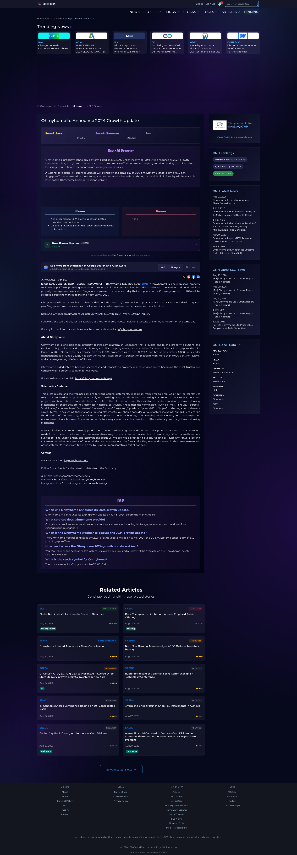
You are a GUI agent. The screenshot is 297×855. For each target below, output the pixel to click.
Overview (45, 106)
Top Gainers (176, 796)
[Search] (256, 4)
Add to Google (232, 805)
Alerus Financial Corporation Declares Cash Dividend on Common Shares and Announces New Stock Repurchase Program (160, 736)
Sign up (210, 3)
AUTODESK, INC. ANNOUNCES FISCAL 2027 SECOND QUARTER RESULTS (91, 50)
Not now (191, 267)
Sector (217, 377)
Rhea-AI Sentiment (107, 133)
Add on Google (170, 267)
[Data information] (239, 345)
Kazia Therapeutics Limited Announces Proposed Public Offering (159, 616)
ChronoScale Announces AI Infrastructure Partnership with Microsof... (242, 50)
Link (215, 390)
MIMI (116, 42)
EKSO (237, 42)
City (215, 404)
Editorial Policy (65, 801)
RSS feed (232, 792)
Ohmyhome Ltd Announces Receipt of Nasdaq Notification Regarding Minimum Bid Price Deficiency (234, 226)
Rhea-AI (65, 810)
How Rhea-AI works (121, 255)
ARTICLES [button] (229, 12)
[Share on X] (183, 277)
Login (199, 3)
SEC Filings (95, 106)
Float (217, 360)
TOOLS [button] (208, 12)
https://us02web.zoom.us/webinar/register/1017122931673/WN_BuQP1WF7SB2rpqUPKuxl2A (95, 313)
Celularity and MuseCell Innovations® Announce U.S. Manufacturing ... (166, 48)
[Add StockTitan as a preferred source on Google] (197, 277)
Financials (63, 106)
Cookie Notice (120, 796)
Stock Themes (176, 814)
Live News (176, 818)
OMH (145, 283)
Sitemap (65, 814)
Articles (176, 792)
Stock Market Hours (176, 827)
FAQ (65, 805)
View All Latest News (118, 769)
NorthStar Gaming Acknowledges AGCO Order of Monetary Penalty (162, 648)
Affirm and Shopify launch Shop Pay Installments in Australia (162, 705)
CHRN (230, 42)
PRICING (251, 12)
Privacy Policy (120, 801)
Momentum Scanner (176, 810)
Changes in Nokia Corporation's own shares (53, 47)
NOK (40, 42)
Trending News (53, 26)
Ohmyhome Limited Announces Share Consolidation (73, 646)
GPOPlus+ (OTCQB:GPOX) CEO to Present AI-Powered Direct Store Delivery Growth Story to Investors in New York (77, 675)
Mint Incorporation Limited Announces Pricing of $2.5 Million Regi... (127, 50)
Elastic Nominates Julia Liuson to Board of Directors (71, 614)
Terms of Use (120, 792)
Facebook (232, 796)
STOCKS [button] (189, 12)
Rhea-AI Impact (55, 133)
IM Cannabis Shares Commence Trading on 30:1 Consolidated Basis (77, 707)
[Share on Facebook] (192, 277)
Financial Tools (176, 823)
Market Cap (220, 351)
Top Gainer (109, 608)
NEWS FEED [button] (139, 12)
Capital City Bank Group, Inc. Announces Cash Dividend (74, 733)
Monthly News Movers (176, 805)
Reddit (232, 801)
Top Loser (196, 608)
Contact (65, 796)
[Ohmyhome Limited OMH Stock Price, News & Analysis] (220, 125)
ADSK (79, 42)
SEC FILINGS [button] (166, 12)
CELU (154, 42)
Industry (219, 368)
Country (218, 395)
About (65, 792)
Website (218, 386)
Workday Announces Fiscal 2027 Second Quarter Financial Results (205, 48)
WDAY (193, 42)
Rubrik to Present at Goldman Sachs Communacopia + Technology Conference (159, 675)
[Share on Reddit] (188, 277)
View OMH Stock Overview (234, 137)
